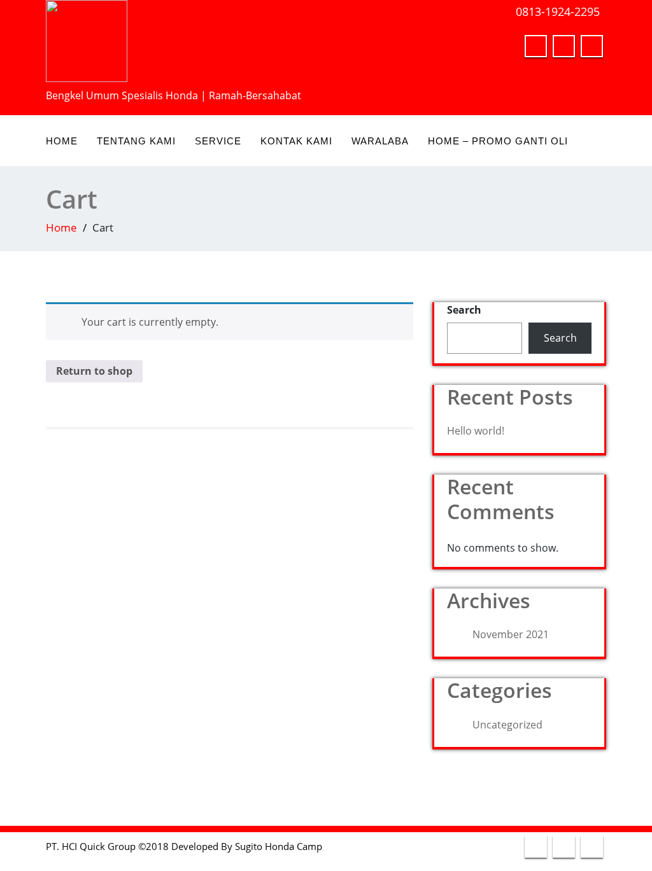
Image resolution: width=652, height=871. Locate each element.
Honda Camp (293, 846)
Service (218, 141)
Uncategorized (507, 724)
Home (62, 141)
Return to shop (94, 371)
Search (464, 310)
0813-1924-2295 (558, 11)
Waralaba (380, 141)
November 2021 (510, 634)
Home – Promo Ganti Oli (498, 141)
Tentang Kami (136, 141)
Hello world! (475, 430)
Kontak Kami (296, 141)
